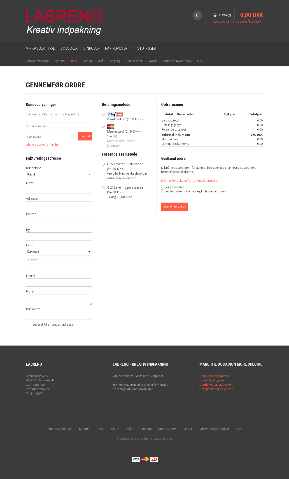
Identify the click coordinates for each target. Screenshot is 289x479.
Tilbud (88, 61)
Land (29, 245)
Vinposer (91, 48)
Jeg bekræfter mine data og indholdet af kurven (195, 191)
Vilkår (101, 61)
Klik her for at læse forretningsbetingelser (190, 180)
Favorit (152, 61)
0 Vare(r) (225, 15)
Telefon (31, 260)
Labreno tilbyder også (176, 61)
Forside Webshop (37, 61)
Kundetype (34, 168)
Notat (30, 291)
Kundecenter (134, 61)
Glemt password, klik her (43, 145)
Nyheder (59, 61)
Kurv (199, 61)
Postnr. (31, 214)
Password (33, 309)
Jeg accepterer (174, 187)
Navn (30, 183)
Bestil (74, 61)
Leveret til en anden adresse (53, 324)
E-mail (30, 275)
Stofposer (146, 48)
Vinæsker (69, 48)
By (28, 229)
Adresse (32, 198)
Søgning (115, 61)
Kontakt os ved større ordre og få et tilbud (236, 21)
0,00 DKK (251, 15)
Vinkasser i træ (40, 48)
